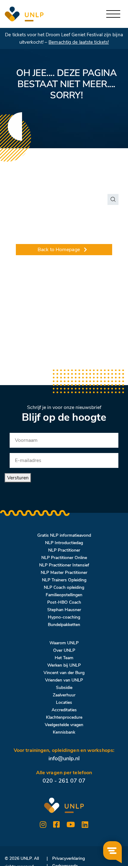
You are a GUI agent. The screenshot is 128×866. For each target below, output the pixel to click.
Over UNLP (64, 650)
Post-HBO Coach (64, 602)
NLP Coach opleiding (64, 587)
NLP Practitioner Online (64, 558)
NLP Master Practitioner (64, 572)
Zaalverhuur (64, 695)
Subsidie (64, 688)
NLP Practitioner (64, 550)
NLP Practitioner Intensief (64, 565)
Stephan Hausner (64, 610)
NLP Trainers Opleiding (64, 580)
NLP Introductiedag (64, 543)
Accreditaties (64, 710)
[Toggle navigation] (113, 14)
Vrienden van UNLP (64, 680)
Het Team (64, 658)
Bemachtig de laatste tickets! (78, 42)
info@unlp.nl (64, 758)
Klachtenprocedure (64, 717)
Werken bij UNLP (64, 665)
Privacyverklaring (68, 858)
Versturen (18, 477)
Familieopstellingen (64, 595)
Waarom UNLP (64, 643)
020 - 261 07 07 (64, 780)
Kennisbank (64, 732)
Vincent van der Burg (64, 673)
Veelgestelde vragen (64, 725)
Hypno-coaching (64, 617)
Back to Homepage (59, 249)
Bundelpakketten (64, 625)
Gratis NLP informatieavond (64, 535)
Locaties (64, 702)
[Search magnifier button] (113, 199)
